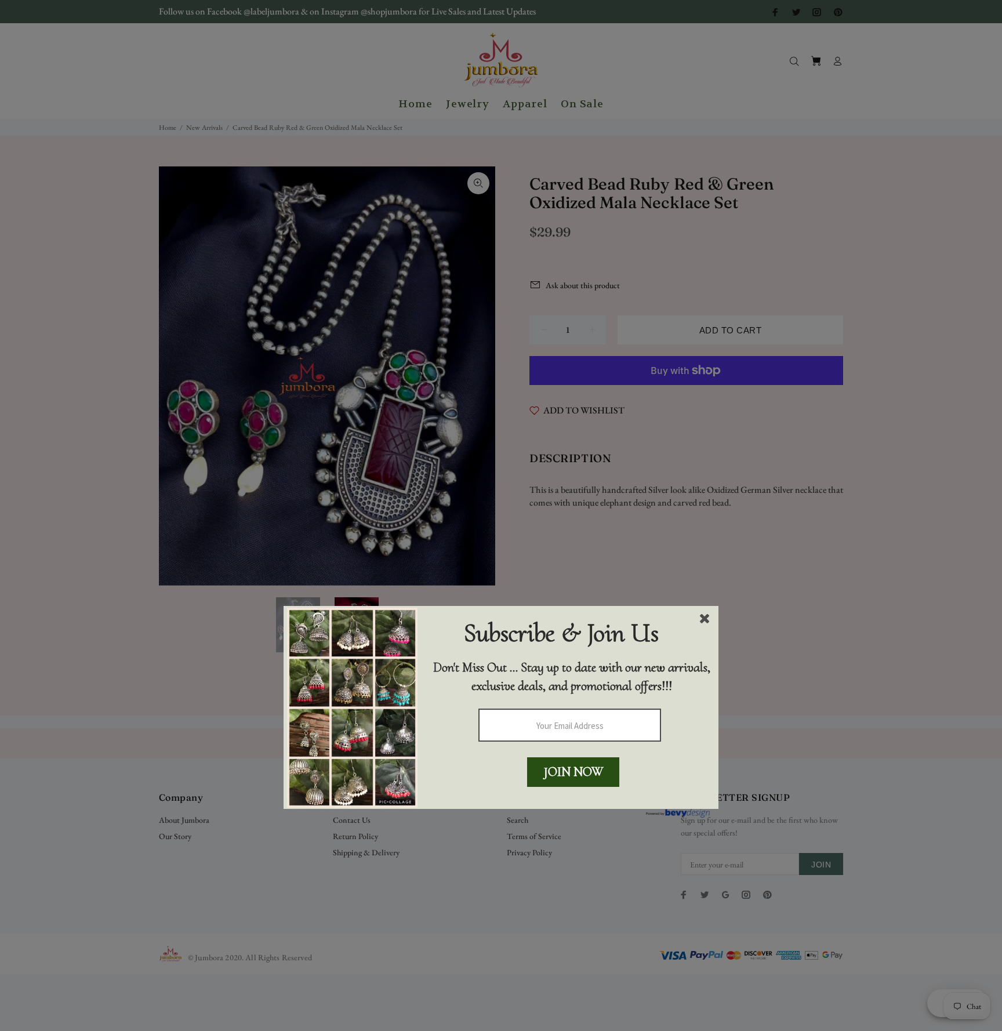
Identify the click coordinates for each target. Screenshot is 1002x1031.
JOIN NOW (573, 771)
